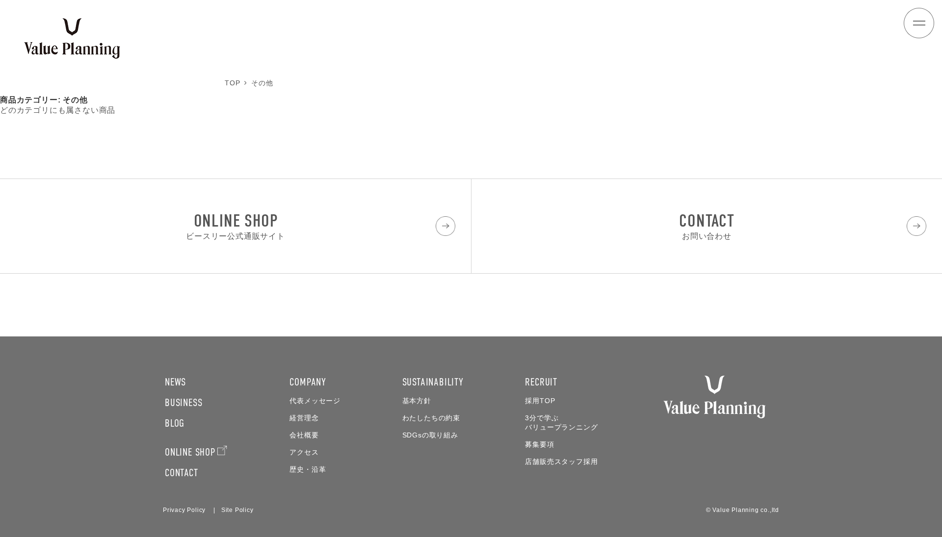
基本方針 (416, 401)
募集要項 (539, 444)
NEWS (175, 382)
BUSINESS (183, 402)
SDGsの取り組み (430, 435)
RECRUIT (541, 382)
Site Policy (237, 510)
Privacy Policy (184, 510)
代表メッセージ (314, 401)
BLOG (174, 423)
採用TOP (540, 401)
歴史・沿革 (307, 469)
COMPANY (307, 382)
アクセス (303, 452)
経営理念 (303, 418)
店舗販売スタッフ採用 (561, 461)
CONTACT (181, 472)
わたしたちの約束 (431, 418)
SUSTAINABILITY (433, 382)
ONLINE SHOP (190, 452)
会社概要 (303, 435)
